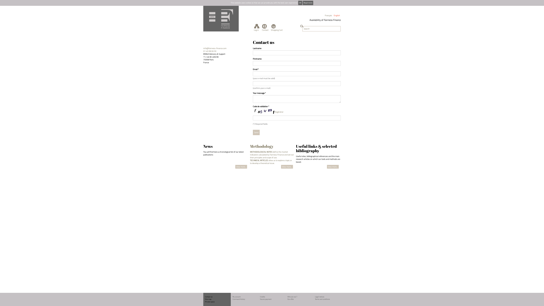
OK (300, 2)
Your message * (259, 93)
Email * (256, 69)
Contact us (208, 296)
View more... (241, 166)
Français (328, 15)
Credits (262, 296)
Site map (208, 299)
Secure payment (265, 299)
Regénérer (279, 111)
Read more (308, 2)
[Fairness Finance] (221, 18)
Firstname (257, 58)
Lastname (257, 48)
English (337, 15)
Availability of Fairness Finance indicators (327, 20)
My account (236, 296)
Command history (238, 299)
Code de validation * (261, 106)
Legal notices (319, 296)
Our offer (290, 299)
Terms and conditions (322, 299)
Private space (210, 301)
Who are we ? (292, 296)
